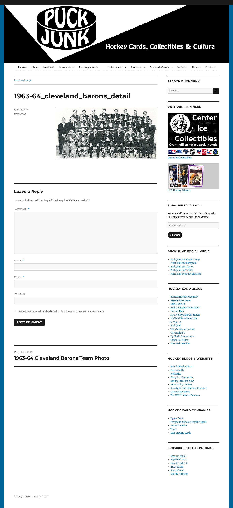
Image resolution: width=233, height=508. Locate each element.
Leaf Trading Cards (180, 432)
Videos (182, 67)
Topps (173, 429)
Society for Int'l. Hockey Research (188, 388)
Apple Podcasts (178, 459)
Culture (136, 67)
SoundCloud (177, 470)
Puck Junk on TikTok (181, 266)
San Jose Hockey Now (182, 381)
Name (19, 260)
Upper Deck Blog (179, 339)
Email (19, 277)
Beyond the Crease (180, 300)
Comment (22, 208)
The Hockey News (180, 391)
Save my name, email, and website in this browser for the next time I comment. (61, 311)
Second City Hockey (181, 384)
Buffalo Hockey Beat (181, 366)
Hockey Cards (88, 67)
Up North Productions (182, 336)
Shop (35, 67)
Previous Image (23, 80)
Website (20, 294)
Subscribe (175, 235)
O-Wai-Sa (175, 322)
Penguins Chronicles (181, 377)
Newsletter (66, 67)
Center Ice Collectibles (180, 157)
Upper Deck (176, 418)
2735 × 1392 (20, 114)
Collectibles (114, 67)
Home (22, 67)
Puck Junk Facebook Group (185, 259)
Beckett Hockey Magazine (184, 296)
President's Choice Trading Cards (188, 422)
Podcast (48, 67)
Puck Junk (175, 325)
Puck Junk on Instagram (183, 263)
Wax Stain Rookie (179, 343)
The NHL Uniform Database (185, 395)
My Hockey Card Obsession (185, 314)
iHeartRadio (176, 466)
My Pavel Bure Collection (183, 318)
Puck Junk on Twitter (181, 270)
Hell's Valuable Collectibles (185, 307)
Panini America (178, 425)
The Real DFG (177, 332)
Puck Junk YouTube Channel (185, 273)
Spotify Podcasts (179, 473)
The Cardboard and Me (182, 329)
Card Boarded (177, 304)
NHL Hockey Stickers (179, 190)
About (195, 67)
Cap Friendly (177, 370)
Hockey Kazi (177, 311)
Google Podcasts (179, 463)
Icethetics (175, 373)
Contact (210, 67)
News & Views (159, 67)
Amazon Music (178, 456)
